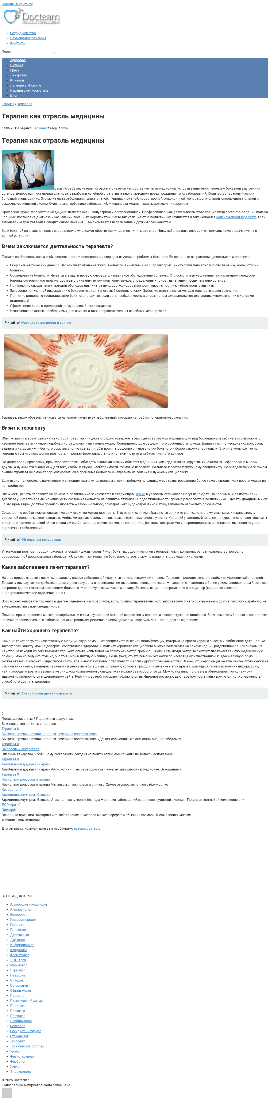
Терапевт (40, 128)
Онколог (16, 980)
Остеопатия (19, 985)
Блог (14, 96)
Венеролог (18, 915)
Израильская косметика (29, 90)
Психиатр (17, 1011)
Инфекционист (22, 945)
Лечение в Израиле (25, 85)
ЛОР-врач (18, 960)
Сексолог (17, 1026)
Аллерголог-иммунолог (28, 904)
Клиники (17, 80)
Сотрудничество (23, 33)
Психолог (17, 1016)
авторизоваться (86, 828)
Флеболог (18, 1061)
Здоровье (18, 60)
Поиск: (7, 52)
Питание (16, 65)
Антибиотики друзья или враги (26, 764)
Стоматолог (19, 1036)
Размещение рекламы (28, 38)
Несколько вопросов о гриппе (26, 779)
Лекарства (18, 75)
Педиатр (17, 996)
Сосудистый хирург (25, 1031)
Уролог (15, 1051)
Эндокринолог (21, 1072)
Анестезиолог (21, 909)
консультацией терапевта (236, 217)
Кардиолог (18, 950)
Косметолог (19, 955)
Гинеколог (18, 930)
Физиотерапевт (22, 1056)
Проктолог (18, 1006)
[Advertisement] (128, 864)
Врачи (14, 70)
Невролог (18, 975)
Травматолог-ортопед (27, 1046)
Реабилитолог (21, 1021)
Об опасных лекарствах (20, 749)
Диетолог (17, 940)
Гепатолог (18, 925)
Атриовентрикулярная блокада (26, 795)
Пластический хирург (27, 1001)
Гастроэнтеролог (23, 920)
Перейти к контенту (17, 4)
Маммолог (18, 965)
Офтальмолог (20, 991)
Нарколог (17, 970)
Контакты (18, 43)
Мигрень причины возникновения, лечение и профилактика (49, 734)
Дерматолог (20, 935)
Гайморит (9, 810)
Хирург (15, 1067)
